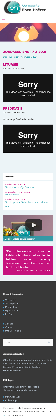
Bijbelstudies (11, 310)
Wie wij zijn (10, 299)
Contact (9, 327)
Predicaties (11, 306)
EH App (9, 313)
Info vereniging (13, 330)
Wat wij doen (12, 303)
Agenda (9, 323)
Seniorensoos (17, 193)
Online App (11, 400)
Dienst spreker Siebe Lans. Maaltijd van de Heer (28, 203)
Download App (13, 396)
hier (5, 415)
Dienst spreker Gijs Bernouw (19, 186)
